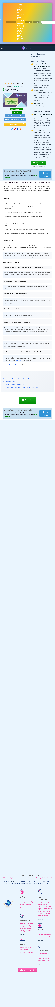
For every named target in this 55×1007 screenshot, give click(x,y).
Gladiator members (28, 344)
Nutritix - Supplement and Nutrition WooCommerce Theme (15, 375)
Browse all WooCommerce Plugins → (11, 390)
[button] (15, 119)
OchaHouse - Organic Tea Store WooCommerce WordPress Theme (17, 378)
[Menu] (2, 48)
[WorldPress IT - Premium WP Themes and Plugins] (27, 48)
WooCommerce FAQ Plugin (9, 381)
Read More (22, 910)
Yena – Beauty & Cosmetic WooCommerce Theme (13, 384)
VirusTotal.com (19, 360)
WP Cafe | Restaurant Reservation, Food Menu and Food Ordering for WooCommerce (21, 387)
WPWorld (13, 881)
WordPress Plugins (13, 364)
